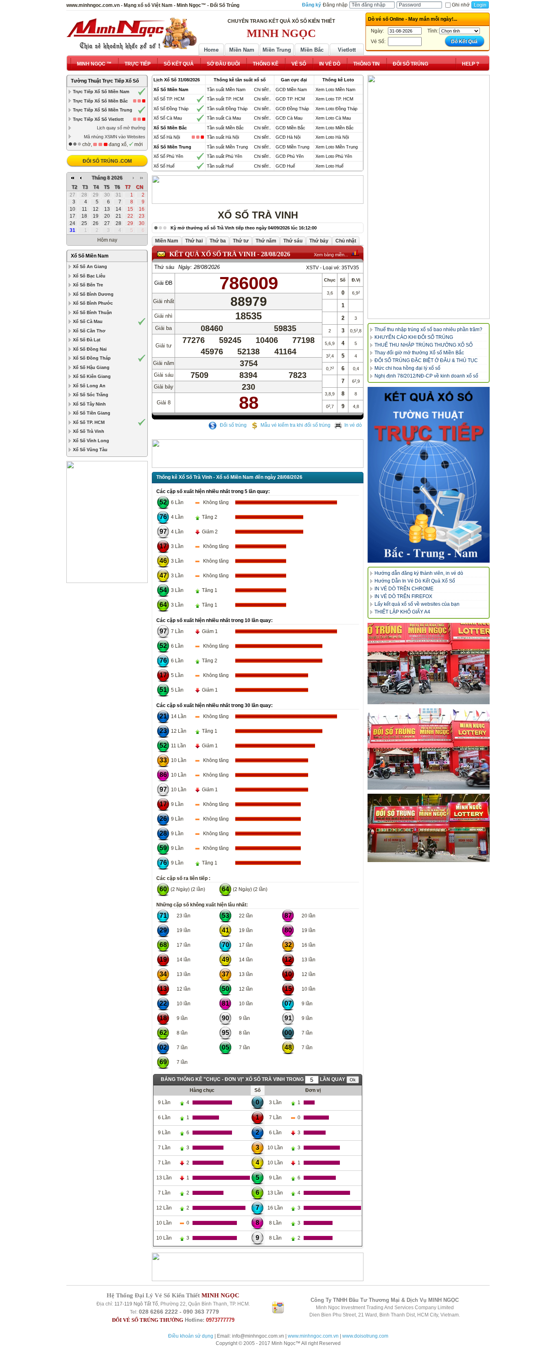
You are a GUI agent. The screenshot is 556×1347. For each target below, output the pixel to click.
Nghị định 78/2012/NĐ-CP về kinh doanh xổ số (426, 376)
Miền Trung (277, 50)
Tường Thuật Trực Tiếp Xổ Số (105, 81)
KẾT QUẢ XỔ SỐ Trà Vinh (212, 254)
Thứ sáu (164, 267)
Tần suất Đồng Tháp (227, 108)
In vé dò (353, 425)
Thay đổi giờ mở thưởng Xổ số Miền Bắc (419, 353)
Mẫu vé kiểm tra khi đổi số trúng (295, 425)
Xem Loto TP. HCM (334, 98)
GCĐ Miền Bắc (290, 127)
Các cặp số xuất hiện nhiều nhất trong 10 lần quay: (214, 620)
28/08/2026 (275, 254)
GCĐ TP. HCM (290, 98)
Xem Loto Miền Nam (335, 89)
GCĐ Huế (285, 166)
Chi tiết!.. (262, 89)
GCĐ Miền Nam (291, 89)
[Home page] (131, 34)
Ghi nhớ (461, 5)
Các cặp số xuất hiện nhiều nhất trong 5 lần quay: (213, 491)
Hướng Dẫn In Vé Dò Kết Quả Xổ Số (414, 581)
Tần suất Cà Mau (224, 118)
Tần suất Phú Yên (224, 156)
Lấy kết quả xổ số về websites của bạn (417, 604)
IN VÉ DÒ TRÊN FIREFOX (403, 596)
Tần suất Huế (220, 166)
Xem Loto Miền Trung (336, 146)
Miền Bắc (312, 50)
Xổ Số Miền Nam (90, 256)
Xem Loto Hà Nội (332, 137)
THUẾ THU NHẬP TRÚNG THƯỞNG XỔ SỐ (423, 345)
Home (211, 50)
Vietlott (347, 50)
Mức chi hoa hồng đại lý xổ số (407, 368)
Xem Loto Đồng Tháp (336, 108)
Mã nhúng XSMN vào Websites (114, 136)
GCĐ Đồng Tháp (292, 108)
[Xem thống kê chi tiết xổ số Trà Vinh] (355, 252)
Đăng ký (311, 5)
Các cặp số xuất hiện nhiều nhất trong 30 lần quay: (214, 705)
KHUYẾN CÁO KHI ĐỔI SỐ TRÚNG (413, 337)
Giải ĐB (163, 283)
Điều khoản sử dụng (190, 1336)
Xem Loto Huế (329, 166)
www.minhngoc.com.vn (313, 1336)
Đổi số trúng (233, 425)
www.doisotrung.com (365, 1336)
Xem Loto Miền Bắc (334, 127)
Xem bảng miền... (331, 254)
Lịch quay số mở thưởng (121, 127)
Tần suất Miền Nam (226, 89)
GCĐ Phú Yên (290, 156)
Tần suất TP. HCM (225, 98)
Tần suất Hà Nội (223, 137)
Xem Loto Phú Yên (333, 156)
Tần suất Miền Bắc (225, 127)
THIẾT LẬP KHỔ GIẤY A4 (402, 612)
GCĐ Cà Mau (289, 118)
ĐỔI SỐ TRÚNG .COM (107, 161)
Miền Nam (241, 50)
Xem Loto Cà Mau (333, 118)
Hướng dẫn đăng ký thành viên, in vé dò (418, 573)
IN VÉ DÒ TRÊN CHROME (403, 589)
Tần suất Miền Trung (227, 146)
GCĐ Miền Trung (292, 146)
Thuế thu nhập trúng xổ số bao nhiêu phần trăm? (428, 329)
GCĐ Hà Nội (288, 137)
